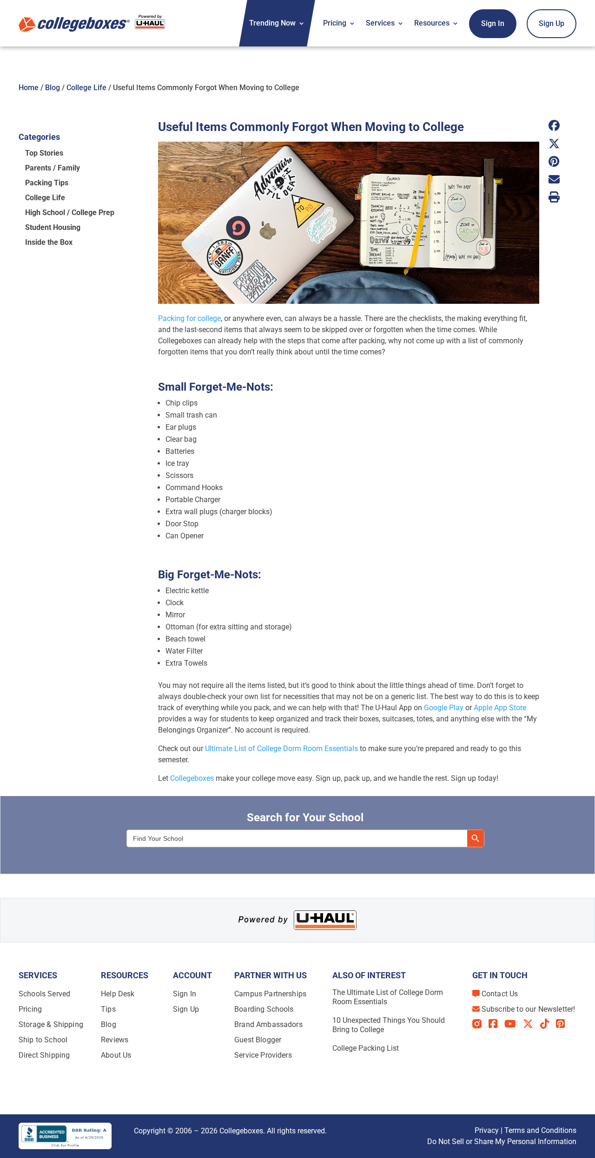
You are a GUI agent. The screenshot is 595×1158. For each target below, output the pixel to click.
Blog (52, 87)
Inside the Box (49, 242)
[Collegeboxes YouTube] (513, 1024)
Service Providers (263, 1055)
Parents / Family (52, 168)
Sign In (492, 23)
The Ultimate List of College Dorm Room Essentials (387, 997)
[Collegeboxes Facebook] (496, 1024)
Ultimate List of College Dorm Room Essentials (281, 748)
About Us (116, 1055)
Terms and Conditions (540, 1130)
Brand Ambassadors (268, 1024)
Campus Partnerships (270, 993)
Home (29, 87)
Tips (108, 1009)
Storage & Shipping (51, 1024)
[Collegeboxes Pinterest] (564, 1024)
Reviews (114, 1039)
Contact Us (500, 993)
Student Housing (52, 227)
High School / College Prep (69, 212)
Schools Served (44, 993)
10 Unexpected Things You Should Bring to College (388, 1025)
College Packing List (365, 1048)
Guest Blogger (257, 1039)
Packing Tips (46, 182)
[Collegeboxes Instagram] (480, 1024)
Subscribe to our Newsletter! (528, 1009)
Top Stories (44, 153)
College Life (86, 87)
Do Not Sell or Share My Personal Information (501, 1141)
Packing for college (189, 318)
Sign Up (551, 23)
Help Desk (117, 993)
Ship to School (43, 1039)
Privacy (487, 1130)
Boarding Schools (264, 1009)
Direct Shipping (44, 1055)
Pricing (334, 23)
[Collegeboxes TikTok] (548, 1024)
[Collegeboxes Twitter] (531, 1024)
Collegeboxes (192, 778)
